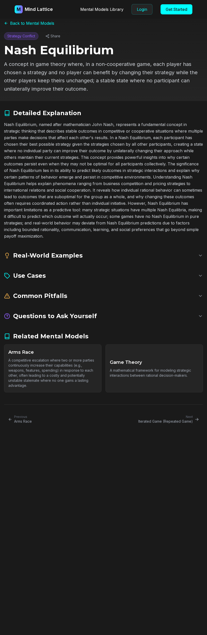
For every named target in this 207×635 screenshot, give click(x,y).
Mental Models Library (101, 9)
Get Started (176, 9)
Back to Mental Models (32, 23)
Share (55, 36)
